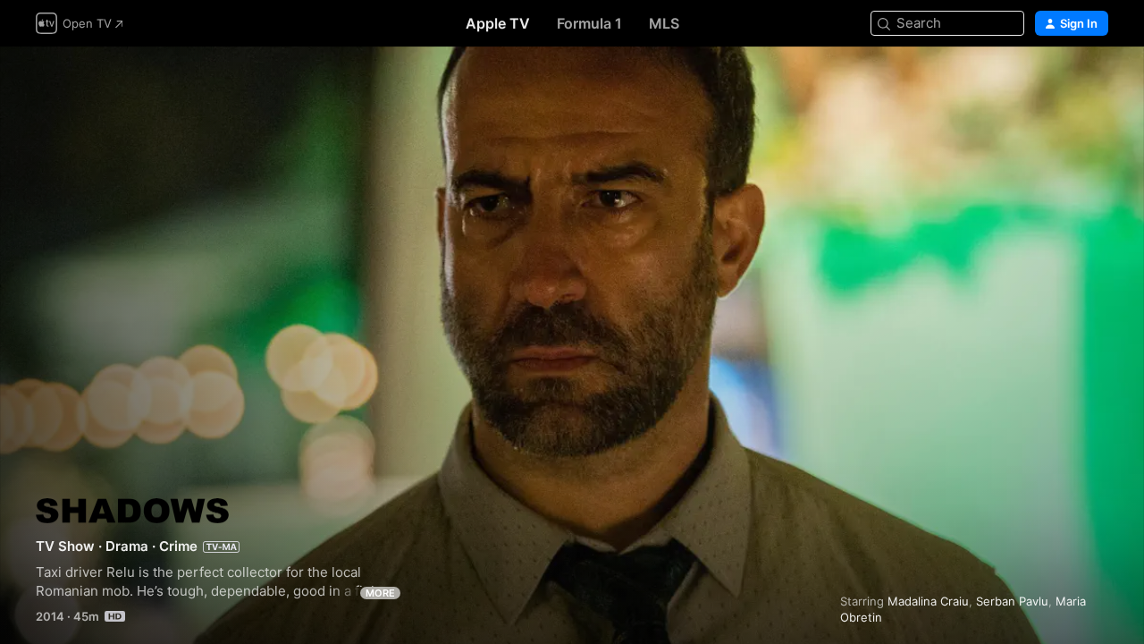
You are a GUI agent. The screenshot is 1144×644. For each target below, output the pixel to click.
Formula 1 (589, 23)
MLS (664, 23)
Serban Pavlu (1012, 601)
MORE (380, 593)
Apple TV (498, 23)
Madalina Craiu (928, 601)
